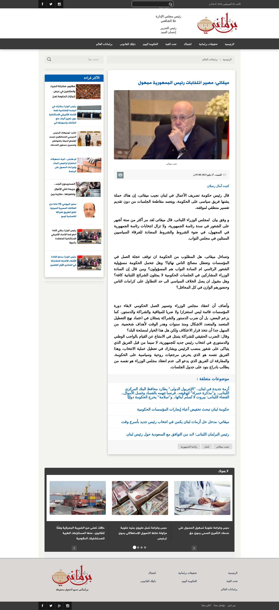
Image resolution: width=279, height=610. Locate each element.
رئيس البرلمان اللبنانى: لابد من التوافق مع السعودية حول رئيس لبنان (177, 434)
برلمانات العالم (104, 44)
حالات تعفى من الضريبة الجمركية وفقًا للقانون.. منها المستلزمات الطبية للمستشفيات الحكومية (81, 533)
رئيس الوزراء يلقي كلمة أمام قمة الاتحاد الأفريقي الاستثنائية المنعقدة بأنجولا (63, 236)
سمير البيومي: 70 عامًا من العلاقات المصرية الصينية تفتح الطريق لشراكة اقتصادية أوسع (62, 210)
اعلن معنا (206, 605)
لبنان (206, 446)
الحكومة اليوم (150, 44)
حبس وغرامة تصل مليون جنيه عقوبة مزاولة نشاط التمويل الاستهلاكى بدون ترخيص (143, 533)
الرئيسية (229, 44)
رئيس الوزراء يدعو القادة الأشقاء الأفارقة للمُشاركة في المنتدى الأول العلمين (63, 261)
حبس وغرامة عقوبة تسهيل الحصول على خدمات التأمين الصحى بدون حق (204, 530)
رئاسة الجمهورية (189, 446)
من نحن (231, 605)
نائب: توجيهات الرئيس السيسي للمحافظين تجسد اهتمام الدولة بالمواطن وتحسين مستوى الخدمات (62, 139)
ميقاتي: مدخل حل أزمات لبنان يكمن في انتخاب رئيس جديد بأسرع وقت (175, 421)
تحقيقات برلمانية (208, 44)
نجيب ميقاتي (222, 446)
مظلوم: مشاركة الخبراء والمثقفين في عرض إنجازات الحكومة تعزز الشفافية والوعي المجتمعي (62, 91)
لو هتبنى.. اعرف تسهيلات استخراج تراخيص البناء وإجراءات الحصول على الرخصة (63, 165)
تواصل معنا (219, 605)
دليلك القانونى (128, 44)
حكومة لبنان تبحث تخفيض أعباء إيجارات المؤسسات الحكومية (183, 409)
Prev (74, 547)
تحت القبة (170, 44)
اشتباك (188, 44)
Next (194, 547)
